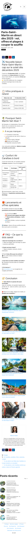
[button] (20, 7)
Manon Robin (4, 47)
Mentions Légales (14, 524)
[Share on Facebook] (3, 57)
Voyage (3, 49)
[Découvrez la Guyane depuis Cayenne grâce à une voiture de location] (14, 387)
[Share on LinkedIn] (13, 57)
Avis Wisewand (20, 526)
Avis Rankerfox (12, 526)
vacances (21, 457)
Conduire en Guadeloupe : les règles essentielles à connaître (13, 497)
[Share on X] (6, 57)
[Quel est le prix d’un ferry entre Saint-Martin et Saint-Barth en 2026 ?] (14, 324)
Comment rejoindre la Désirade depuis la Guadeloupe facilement (12, 518)
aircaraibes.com (8, 269)
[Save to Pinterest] (10, 57)
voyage (4, 459)
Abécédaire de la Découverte (14, 530)
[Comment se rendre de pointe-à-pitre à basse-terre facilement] (14, 365)
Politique (6, 524)
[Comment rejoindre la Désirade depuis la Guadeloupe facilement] (14, 303)
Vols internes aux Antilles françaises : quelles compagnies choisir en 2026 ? (13, 511)
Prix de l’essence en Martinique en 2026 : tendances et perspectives (13, 491)
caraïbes (13, 457)
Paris (17, 457)
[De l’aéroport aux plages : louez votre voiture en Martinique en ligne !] (14, 410)
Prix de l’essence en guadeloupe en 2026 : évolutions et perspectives (13, 484)
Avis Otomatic (18, 528)
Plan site (6, 526)
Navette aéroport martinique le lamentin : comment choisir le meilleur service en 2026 (13, 504)
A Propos (21, 524)
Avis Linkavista (10, 528)
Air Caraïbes (7, 457)
